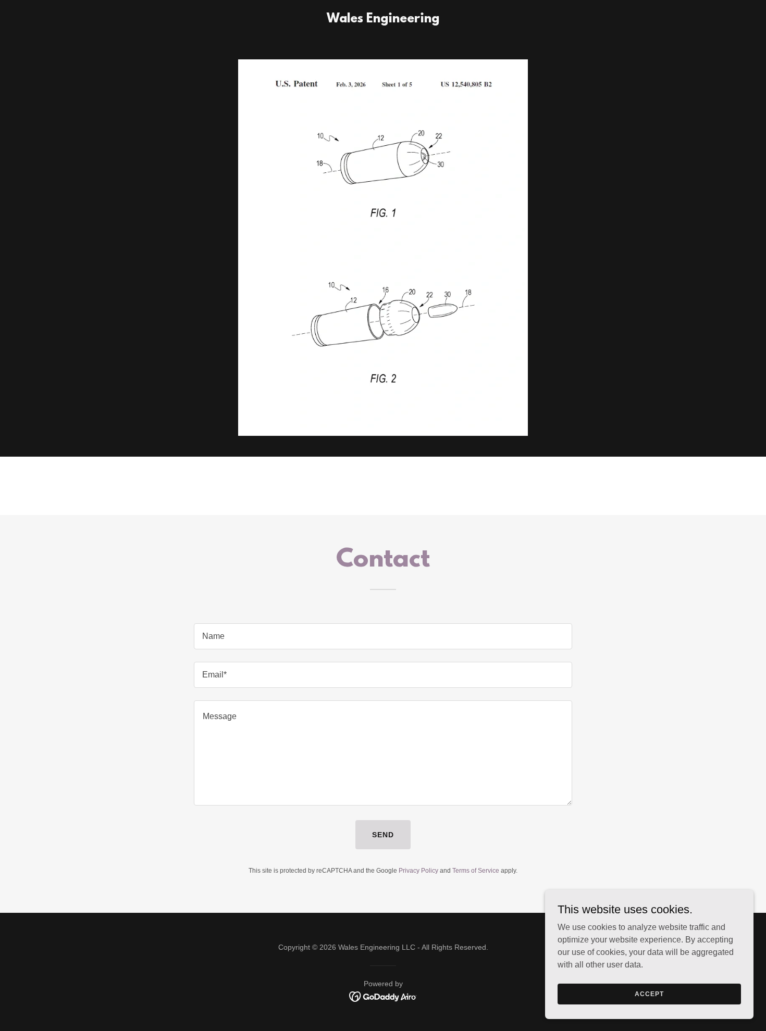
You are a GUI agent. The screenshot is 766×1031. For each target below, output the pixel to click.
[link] (383, 19)
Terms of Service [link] (475, 870)
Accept (649, 993)
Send (383, 835)
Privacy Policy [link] (418, 870)
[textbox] (383, 636)
